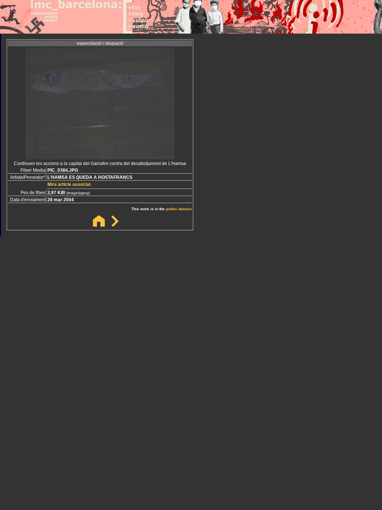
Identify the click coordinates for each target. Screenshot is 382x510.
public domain (179, 209)
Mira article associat (69, 184)
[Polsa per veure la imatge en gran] (100, 157)
